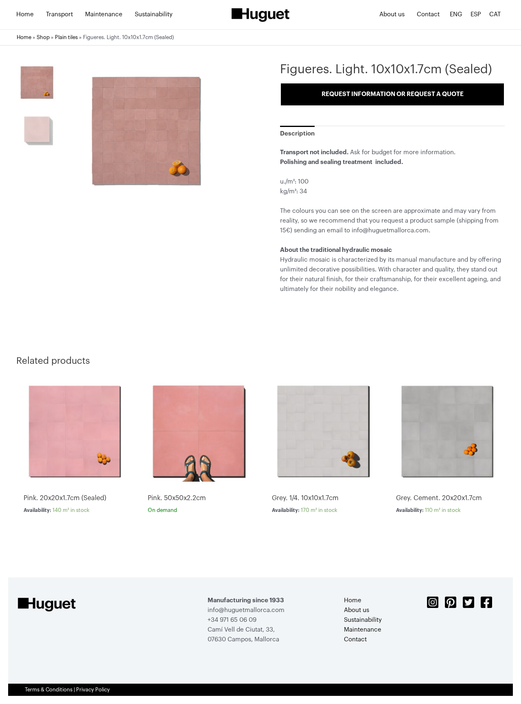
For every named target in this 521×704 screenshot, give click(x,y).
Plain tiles (66, 37)
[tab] (297, 134)
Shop (43, 37)
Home (24, 37)
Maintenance (362, 630)
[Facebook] (486, 602)
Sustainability (363, 620)
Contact (355, 639)
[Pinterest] (450, 602)
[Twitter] (468, 602)
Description (297, 134)
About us (356, 610)
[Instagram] (432, 602)
